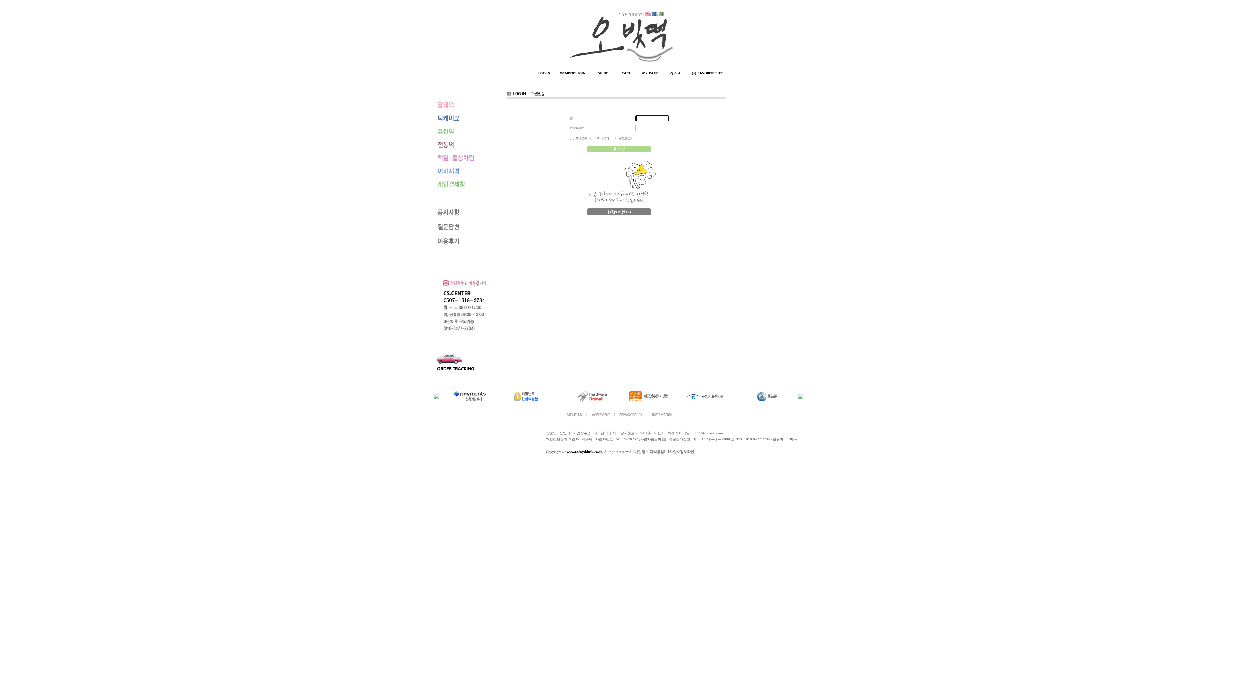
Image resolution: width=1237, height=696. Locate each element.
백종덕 (587, 439)
